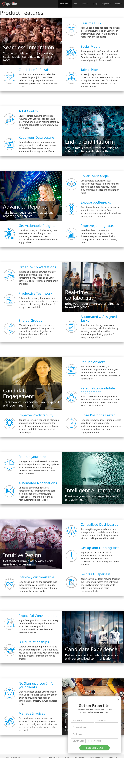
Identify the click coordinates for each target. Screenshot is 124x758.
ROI (75, 3)
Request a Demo (94, 747)
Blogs (95, 3)
